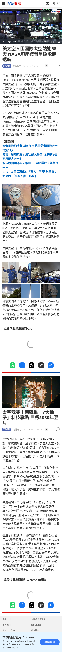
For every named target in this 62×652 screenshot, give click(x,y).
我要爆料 (35, 630)
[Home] (14, 3)
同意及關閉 (49, 642)
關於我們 (6, 625)
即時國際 (7, 66)
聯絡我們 (6, 619)
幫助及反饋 (36, 625)
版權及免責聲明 (38, 619)
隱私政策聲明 (8, 630)
